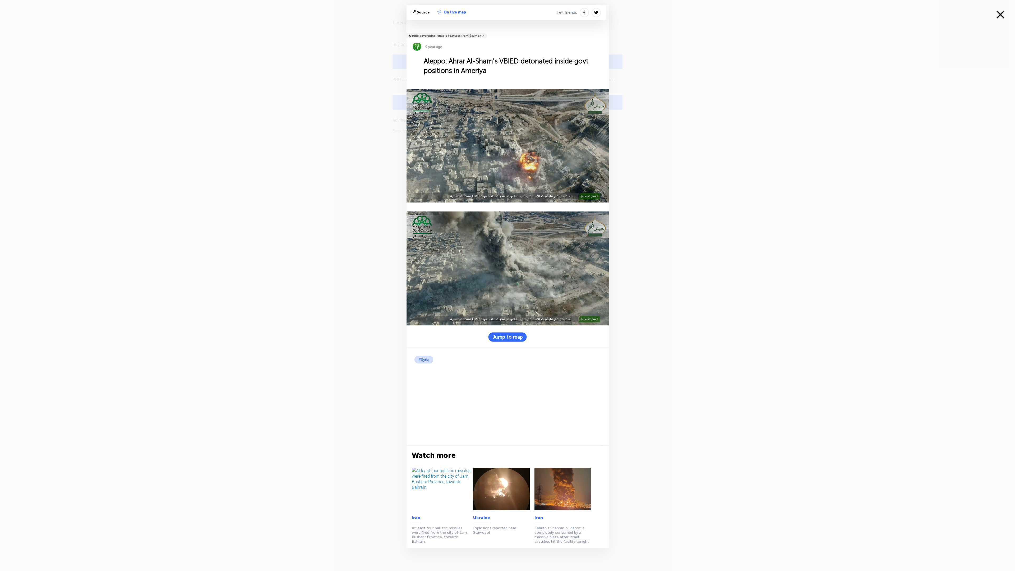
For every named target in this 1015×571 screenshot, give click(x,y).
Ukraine (481, 517)
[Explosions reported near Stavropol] (503, 489)
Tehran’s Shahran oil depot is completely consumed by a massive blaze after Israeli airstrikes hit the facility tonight (561, 535)
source (423, 12)
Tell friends (566, 12)
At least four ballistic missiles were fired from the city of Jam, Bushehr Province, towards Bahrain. (440, 535)
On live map (455, 12)
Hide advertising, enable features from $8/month (448, 36)
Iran (416, 517)
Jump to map (507, 337)
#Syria (423, 359)
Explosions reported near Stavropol (494, 530)
